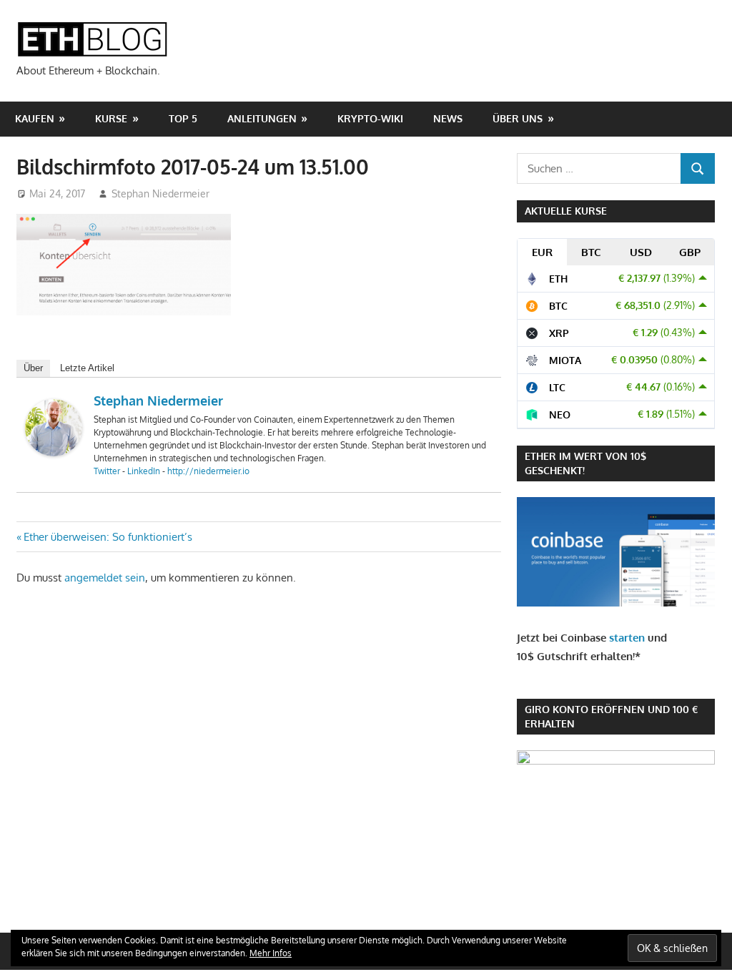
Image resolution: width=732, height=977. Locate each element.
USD (641, 252)
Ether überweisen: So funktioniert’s (107, 537)
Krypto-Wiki (370, 118)
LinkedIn (143, 471)
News (448, 118)
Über (33, 368)
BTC (591, 252)
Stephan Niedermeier (160, 193)
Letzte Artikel (87, 368)
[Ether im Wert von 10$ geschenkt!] (616, 602)
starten (627, 637)
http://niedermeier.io (208, 471)
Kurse (111, 118)
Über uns (518, 118)
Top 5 (183, 118)
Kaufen (34, 118)
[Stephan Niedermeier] (53, 452)
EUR (542, 252)
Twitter (107, 471)
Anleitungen (262, 118)
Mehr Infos (270, 953)
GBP (690, 252)
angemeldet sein (104, 577)
